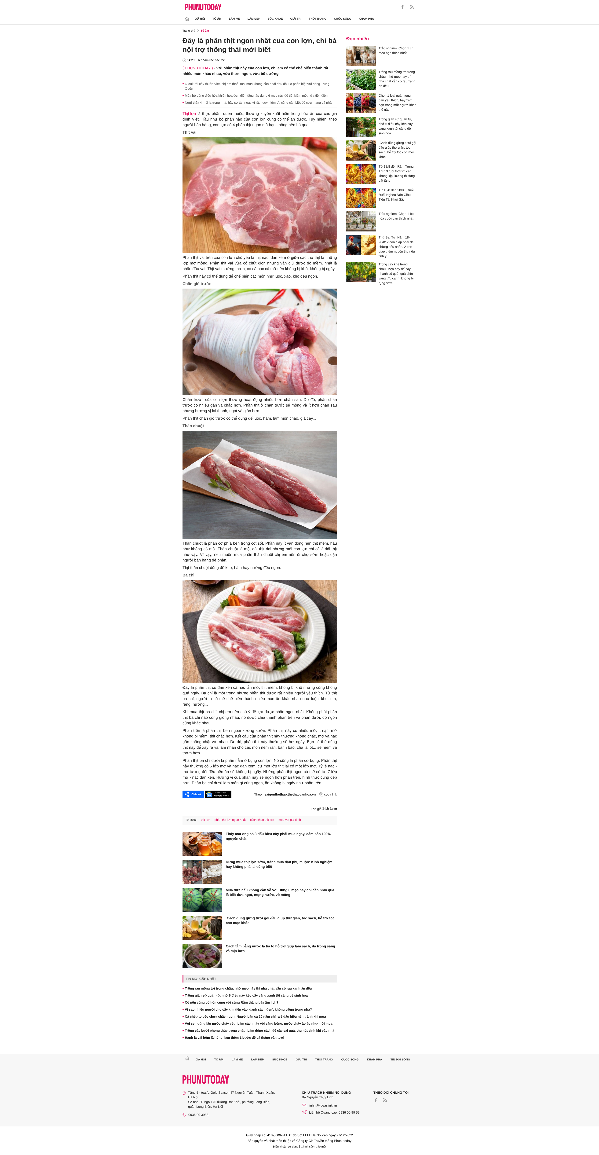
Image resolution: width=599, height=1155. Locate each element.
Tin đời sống (400, 1059)
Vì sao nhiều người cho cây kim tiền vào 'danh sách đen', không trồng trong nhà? (248, 1009)
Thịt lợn (189, 113)
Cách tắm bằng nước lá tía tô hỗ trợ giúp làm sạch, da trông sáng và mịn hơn (280, 948)
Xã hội (200, 18)
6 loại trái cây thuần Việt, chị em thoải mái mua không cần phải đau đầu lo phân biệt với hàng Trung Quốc (257, 86)
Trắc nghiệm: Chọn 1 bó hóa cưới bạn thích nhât (396, 216)
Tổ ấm (217, 18)
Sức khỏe (275, 18)
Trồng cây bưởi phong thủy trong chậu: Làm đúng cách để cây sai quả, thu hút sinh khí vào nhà (259, 1030)
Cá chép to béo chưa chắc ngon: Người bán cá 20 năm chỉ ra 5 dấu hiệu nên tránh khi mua (255, 1016)
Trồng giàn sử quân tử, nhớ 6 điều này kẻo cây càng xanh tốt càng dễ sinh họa (246, 995)
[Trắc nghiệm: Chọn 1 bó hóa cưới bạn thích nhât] (361, 221)
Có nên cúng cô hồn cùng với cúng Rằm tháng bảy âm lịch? (231, 1002)
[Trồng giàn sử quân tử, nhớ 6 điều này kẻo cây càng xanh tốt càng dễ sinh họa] (361, 127)
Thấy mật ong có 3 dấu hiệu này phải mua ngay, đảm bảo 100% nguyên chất (278, 836)
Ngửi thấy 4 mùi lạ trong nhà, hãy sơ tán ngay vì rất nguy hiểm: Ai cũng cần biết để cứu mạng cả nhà (258, 102)
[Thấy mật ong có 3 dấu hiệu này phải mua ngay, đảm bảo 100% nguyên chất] (202, 844)
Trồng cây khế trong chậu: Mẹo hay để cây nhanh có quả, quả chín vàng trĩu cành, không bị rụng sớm (396, 273)
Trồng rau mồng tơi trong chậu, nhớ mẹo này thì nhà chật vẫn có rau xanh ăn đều (248, 988)
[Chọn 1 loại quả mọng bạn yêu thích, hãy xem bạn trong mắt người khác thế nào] (361, 103)
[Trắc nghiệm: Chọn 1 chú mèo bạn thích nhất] (361, 56)
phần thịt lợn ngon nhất (230, 819)
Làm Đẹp (254, 18)
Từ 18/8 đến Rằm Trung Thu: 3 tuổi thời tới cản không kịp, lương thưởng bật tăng (397, 173)
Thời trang (318, 18)
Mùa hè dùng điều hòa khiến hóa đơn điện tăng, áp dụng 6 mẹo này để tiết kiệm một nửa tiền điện (256, 95)
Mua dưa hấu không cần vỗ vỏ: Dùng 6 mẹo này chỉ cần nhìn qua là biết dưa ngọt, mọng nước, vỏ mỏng (280, 892)
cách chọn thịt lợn (262, 819)
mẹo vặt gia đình (289, 819)
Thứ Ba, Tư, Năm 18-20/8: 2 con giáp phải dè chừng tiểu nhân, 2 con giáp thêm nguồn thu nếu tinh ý (397, 246)
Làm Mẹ (234, 18)
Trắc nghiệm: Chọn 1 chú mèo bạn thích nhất (397, 50)
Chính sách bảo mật (313, 1146)
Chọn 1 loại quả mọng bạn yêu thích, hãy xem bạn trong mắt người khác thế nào (397, 102)
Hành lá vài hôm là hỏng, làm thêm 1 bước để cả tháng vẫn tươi (234, 1037)
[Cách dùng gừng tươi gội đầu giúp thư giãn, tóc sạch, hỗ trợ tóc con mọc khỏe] (202, 928)
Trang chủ (189, 30)
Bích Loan (329, 808)
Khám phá (366, 18)
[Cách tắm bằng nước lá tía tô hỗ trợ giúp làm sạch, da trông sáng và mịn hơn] (202, 956)
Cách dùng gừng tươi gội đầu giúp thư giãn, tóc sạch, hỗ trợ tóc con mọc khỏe (280, 920)
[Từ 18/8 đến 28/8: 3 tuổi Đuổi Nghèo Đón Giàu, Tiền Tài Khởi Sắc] (361, 198)
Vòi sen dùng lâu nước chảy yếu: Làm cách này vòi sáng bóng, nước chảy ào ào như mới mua (258, 1023)
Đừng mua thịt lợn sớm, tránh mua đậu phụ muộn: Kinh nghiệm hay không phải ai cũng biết (279, 864)
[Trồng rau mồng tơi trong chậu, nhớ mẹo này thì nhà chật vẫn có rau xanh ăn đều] (361, 80)
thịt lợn (205, 819)
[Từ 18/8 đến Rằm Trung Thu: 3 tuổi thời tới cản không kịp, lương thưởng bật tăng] (361, 174)
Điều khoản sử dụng (285, 1146)
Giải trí (295, 18)
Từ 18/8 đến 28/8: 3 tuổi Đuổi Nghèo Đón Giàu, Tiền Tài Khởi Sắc (396, 194)
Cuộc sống (342, 18)
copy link (330, 794)
